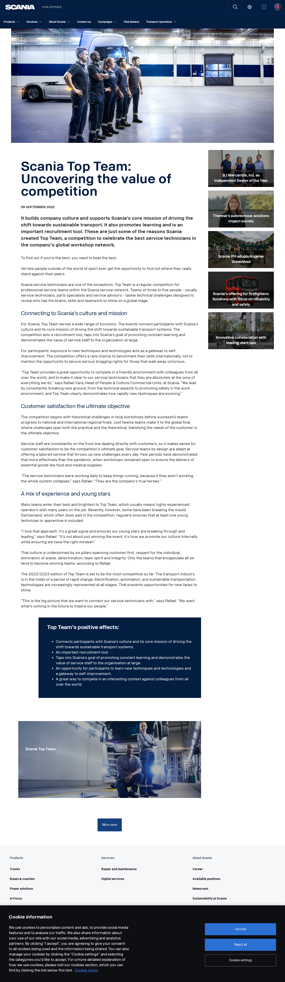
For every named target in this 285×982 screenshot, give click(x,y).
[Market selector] (249, 7)
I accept (240, 929)
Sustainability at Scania (210, 898)
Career (198, 869)
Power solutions (21, 889)
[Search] (235, 7)
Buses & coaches (22, 879)
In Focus (16, 898)
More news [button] (109, 825)
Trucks (15, 869)
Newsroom (200, 889)
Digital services (112, 879)
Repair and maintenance (119, 869)
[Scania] (20, 7)
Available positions (206, 879)
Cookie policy (86, 970)
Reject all (240, 945)
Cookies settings (240, 960)
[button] (264, 7)
